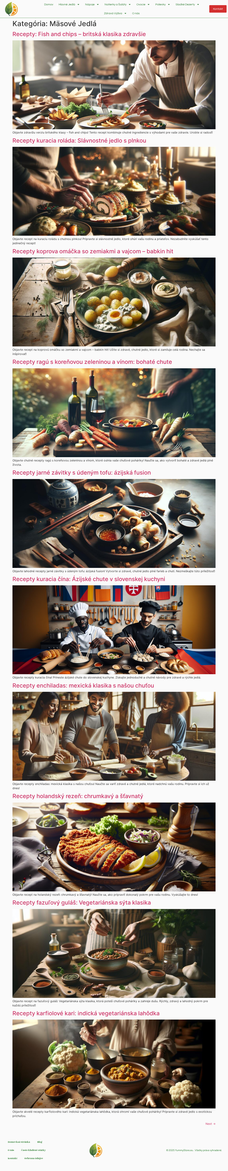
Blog (39, 1142)
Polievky (160, 4)
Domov (48, 4)
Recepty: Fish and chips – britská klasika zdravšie (79, 34)
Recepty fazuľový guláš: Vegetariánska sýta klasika (81, 902)
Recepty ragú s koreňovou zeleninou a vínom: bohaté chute (92, 361)
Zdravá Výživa (113, 13)
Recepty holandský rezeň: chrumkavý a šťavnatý (77, 796)
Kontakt (12, 1158)
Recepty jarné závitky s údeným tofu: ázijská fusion (81, 472)
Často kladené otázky (33, 1150)
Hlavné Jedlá (67, 4)
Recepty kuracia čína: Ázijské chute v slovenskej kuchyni (88, 579)
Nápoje (90, 4)
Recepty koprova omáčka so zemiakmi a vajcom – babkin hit (92, 251)
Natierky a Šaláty (115, 4)
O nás (136, 13)
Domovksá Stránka (19, 1142)
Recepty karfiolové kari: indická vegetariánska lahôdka (86, 1013)
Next (211, 1123)
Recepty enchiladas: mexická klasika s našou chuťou (83, 685)
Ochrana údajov (33, 1158)
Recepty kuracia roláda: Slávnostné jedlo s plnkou (79, 140)
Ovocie (140, 4)
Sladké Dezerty (185, 4)
